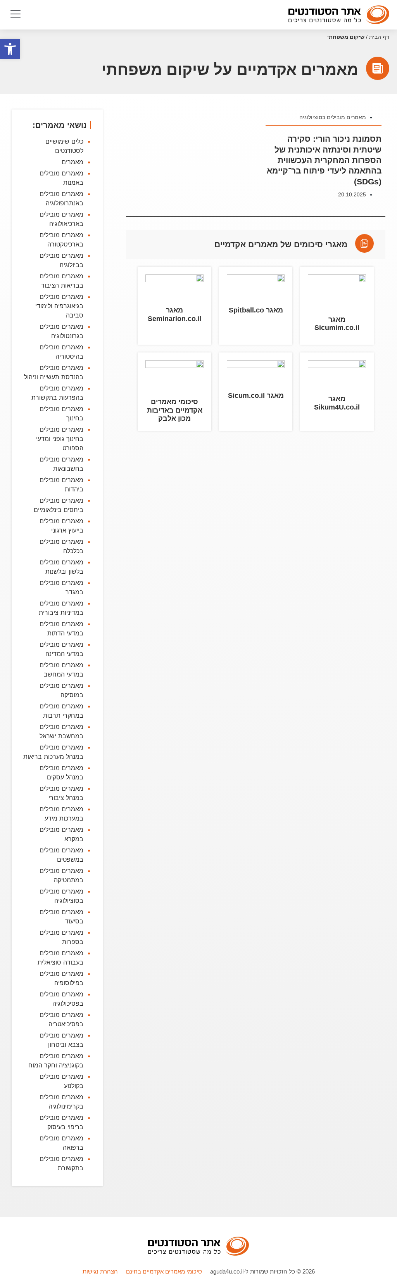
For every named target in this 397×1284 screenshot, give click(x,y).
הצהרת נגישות (100, 1271)
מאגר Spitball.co (256, 310)
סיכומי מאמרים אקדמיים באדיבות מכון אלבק (174, 410)
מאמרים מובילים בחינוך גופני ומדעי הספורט (59, 438)
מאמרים (72, 162)
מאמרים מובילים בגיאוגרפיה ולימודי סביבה (59, 306)
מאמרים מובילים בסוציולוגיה (332, 117)
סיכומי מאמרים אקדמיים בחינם (164, 1271)
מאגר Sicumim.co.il (336, 324)
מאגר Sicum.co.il (256, 395)
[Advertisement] (255, 529)
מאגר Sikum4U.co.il (337, 403)
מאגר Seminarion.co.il (175, 314)
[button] (15, 15)
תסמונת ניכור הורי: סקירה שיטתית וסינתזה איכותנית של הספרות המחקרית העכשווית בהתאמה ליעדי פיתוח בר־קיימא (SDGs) (324, 160)
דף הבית (379, 37)
